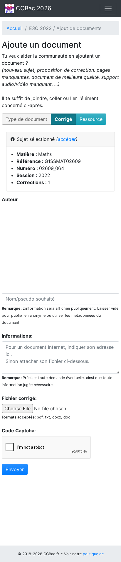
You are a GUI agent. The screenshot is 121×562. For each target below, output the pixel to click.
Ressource (91, 119)
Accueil (14, 28)
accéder (67, 139)
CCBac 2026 (32, 8)
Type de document (26, 119)
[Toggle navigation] (108, 8)
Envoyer (15, 469)
